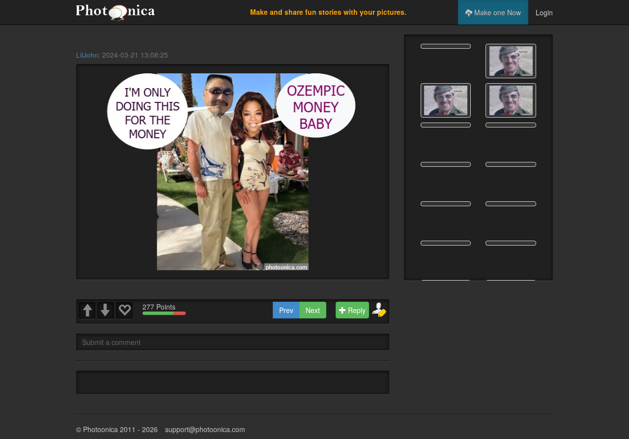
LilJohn (87, 55)
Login (544, 12)
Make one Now (496, 12)
